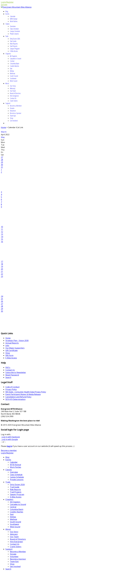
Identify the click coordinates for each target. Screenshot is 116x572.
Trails (6, 36)
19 (2, 266)
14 (2, 236)
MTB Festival (13, 19)
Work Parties (13, 21)
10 (2, 227)
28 (2, 159)
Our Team (13, 91)
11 (2, 229)
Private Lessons (14, 34)
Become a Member (16, 106)
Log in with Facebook (10, 437)
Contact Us (13, 98)
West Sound (13, 81)
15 (2, 239)
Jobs (7, 345)
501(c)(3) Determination (15, 399)
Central (12, 61)
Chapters (8, 53)
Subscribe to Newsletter (15, 372)
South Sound (14, 76)
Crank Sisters (13, 101)
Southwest (13, 78)
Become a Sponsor (15, 113)
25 (2, 299)
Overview (13, 26)
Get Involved (14, 120)
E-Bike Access (14, 51)
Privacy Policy (11, 389)
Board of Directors (15, 93)
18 (2, 264)
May (3, 137)
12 (2, 231)
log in (9, 446)
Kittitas (12, 71)
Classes (7, 24)
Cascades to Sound (15, 58)
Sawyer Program (15, 48)
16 (2, 241)
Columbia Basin (14, 63)
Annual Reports (12, 343)
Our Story (13, 86)
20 (2, 269)
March (3, 132)
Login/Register (7, 2)
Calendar (12, 16)
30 (2, 164)
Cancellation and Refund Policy (18, 397)
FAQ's (7, 367)
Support (7, 103)
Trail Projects (13, 46)
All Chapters (13, 56)
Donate (4, 4)
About (7, 83)
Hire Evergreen (14, 96)
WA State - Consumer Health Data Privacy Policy (25, 392)
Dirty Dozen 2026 (15, 38)
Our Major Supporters (14, 348)
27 (2, 157)
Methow (12, 73)
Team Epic (13, 115)
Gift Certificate (11, 350)
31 (2, 167)
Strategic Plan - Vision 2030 (17, 340)
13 (2, 234)
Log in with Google (9, 439)
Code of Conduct (12, 387)
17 (2, 261)
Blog (6, 11)
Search (8, 377)
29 (2, 162)
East (11, 68)
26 (2, 301)
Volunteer (13, 110)
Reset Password (12, 375)
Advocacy (12, 88)
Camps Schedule (15, 31)
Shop (11, 118)
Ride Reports (14, 43)
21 (2, 271)
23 (2, 276)
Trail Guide (13, 41)
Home (3, 127)
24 (2, 296)
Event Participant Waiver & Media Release (23, 394)
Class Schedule (14, 29)
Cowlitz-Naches (14, 66)
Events (7, 14)
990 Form (9, 355)
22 (2, 274)
